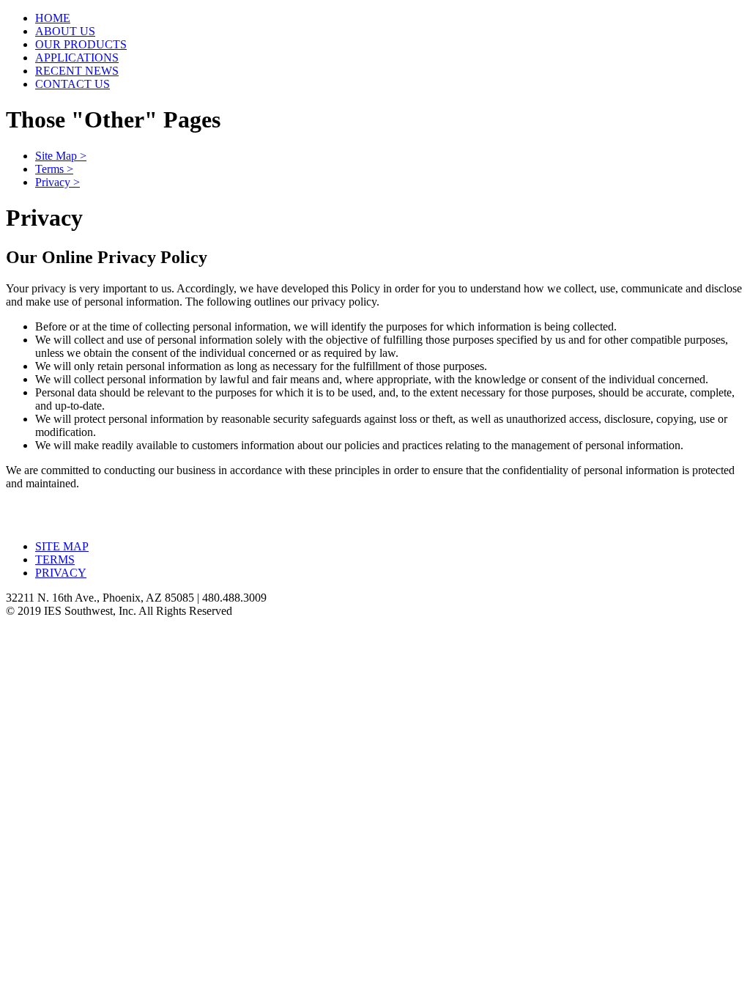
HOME (52, 18)
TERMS (55, 559)
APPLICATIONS (77, 57)
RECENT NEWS (77, 70)
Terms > (54, 169)
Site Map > (60, 155)
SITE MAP (62, 546)
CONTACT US (72, 84)
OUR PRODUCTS (81, 44)
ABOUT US (65, 31)
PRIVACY (60, 572)
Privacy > (57, 182)
